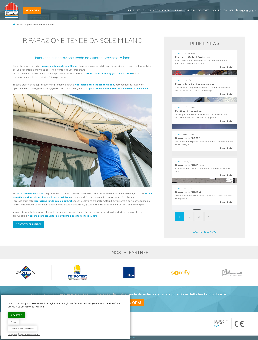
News (178, 10)
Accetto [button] (16, 315)
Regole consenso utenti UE (29, 335)
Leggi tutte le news (204, 231)
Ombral (167, 10)
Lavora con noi (222, 10)
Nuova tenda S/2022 (187, 138)
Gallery (190, 10)
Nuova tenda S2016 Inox (189, 165)
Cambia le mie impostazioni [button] (22, 328)
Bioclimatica (151, 10)
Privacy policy (13, 335)
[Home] (14, 24)
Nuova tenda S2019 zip (188, 192)
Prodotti (134, 10)
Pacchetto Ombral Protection (193, 57)
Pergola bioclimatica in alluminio (194, 84)
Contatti (203, 10)
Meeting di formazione (188, 111)
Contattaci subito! (28, 224)
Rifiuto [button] (13, 322)
